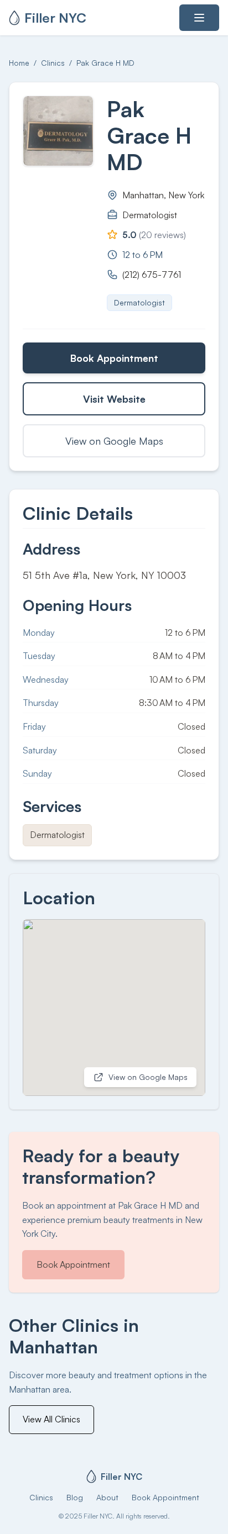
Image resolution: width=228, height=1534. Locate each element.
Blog (74, 1497)
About (107, 1497)
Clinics (53, 62)
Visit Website (114, 399)
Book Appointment (114, 358)
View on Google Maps (114, 441)
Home (19, 62)
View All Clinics (51, 1419)
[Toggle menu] (199, 17)
